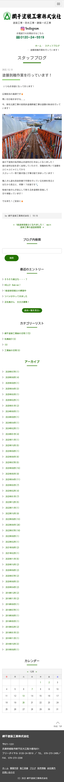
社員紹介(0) (10, 339)
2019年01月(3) (12, 633)
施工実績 (24, 768)
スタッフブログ (52, 46)
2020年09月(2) (12, 570)
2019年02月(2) (12, 627)
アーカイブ (32, 361)
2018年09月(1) (12, 650)
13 (23, 696)
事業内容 (14, 768)
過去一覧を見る (31, 310)
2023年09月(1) (12, 451)
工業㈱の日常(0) (12, 350)
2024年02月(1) (12, 428)
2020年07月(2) (12, 576)
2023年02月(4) (12, 491)
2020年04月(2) (12, 587)
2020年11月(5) (12, 559)
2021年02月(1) (12, 553)
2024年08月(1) (12, 411)
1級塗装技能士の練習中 (15, 291)
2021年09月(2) (12, 548)
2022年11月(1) (12, 508)
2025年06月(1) (12, 383)
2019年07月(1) (12, 610)
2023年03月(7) (12, 485)
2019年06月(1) (12, 616)
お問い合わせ (8, 772)
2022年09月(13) (13, 519)
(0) (6, 345)
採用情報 (41, 768)
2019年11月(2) (12, 599)
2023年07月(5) (12, 462)
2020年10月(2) (12, 565)
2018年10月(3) (12, 644)
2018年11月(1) (12, 638)
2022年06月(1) (12, 536)
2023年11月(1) (12, 440)
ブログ (33, 768)
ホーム (38, 46)
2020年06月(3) (12, 582)
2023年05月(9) (12, 474)
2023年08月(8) (12, 457)
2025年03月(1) (12, 394)
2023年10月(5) (12, 445)
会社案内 (51, 768)
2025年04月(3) (12, 389)
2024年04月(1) (12, 423)
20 (23, 703)
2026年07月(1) (12, 372)
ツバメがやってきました (15, 296)
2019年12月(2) (12, 593)
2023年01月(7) (12, 496)
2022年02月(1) (12, 542)
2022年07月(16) (13, 530)
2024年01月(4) (12, 434)
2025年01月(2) (12, 406)
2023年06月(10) (13, 468)
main (49, 225)
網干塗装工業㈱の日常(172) (17, 333)
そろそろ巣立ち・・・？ (15, 279)
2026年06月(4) (12, 377)
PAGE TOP (58, 726)
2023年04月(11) (13, 479)
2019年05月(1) (12, 621)
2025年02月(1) (12, 400)
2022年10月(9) (12, 513)
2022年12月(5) (12, 502)
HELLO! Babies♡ (12, 285)
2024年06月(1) (12, 417)
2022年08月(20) (13, 525)
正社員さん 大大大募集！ (16, 302)
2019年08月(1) (12, 604)
